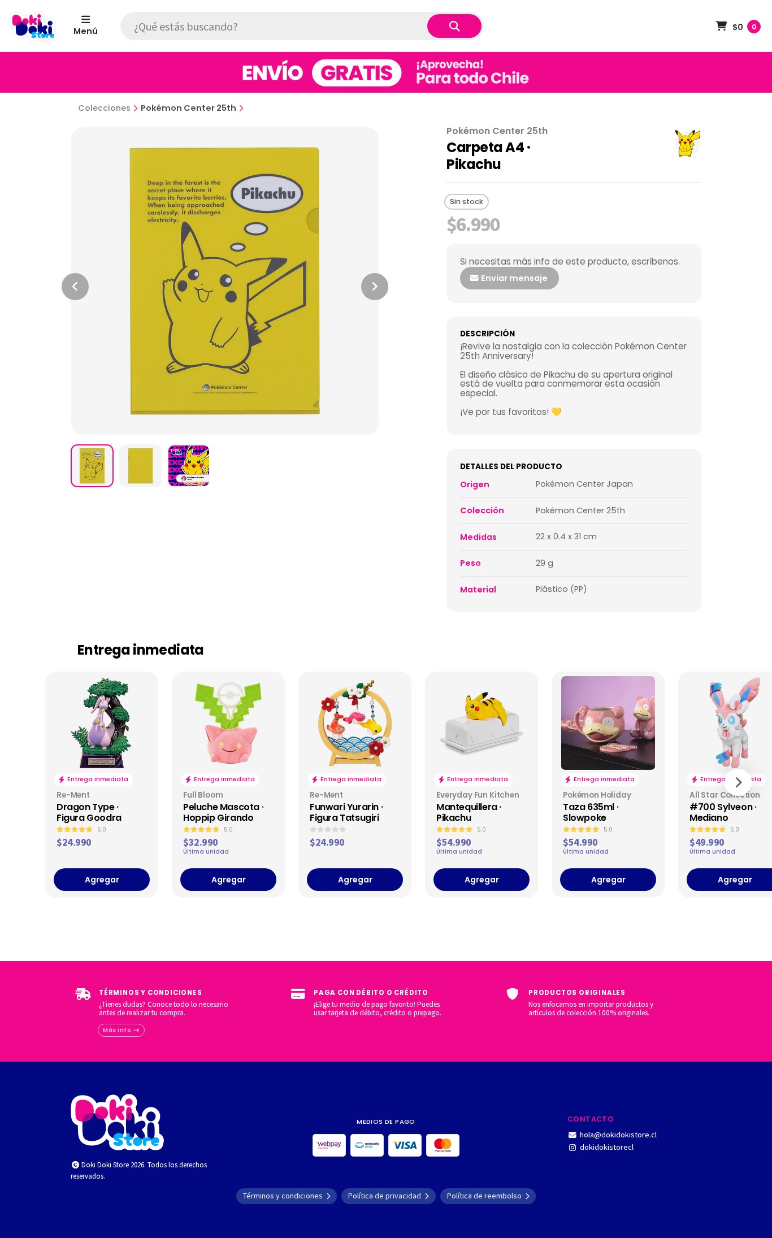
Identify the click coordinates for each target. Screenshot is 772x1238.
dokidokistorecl (607, 1147)
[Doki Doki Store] (117, 1121)
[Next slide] (374, 286)
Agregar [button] (102, 879)
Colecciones (104, 108)
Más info (118, 1030)
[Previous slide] (75, 286)
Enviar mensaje (513, 278)
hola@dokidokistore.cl (618, 1135)
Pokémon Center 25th (188, 108)
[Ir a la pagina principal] (33, 26)
